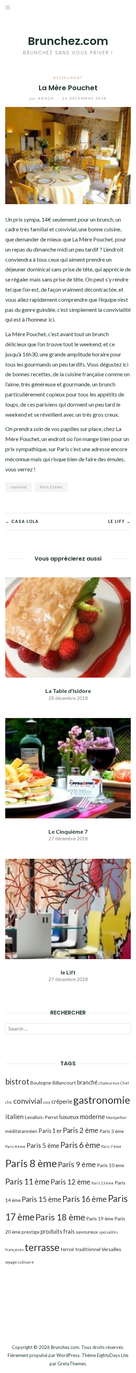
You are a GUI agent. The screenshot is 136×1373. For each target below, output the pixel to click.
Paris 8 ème (31, 1163)
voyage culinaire (19, 1262)
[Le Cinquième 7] (68, 767)
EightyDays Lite (112, 1355)
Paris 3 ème (111, 1131)
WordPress (68, 1355)
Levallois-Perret (41, 1117)
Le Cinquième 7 (68, 831)
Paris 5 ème (43, 1145)
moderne (92, 1116)
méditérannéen (21, 1131)
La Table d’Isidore (68, 690)
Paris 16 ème (84, 1199)
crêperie (61, 1101)
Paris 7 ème (111, 1146)
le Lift (68, 972)
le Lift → (119, 521)
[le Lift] (68, 908)
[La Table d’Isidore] (68, 626)
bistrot (17, 1081)
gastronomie (101, 1100)
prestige (30, 1232)
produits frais (57, 1231)
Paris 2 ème (80, 1130)
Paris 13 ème (102, 1183)
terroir (67, 1249)
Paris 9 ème (77, 1164)
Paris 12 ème (51, 487)
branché (87, 1082)
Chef (124, 1083)
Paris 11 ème (27, 1181)
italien (14, 1116)
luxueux (69, 1116)
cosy (46, 1102)
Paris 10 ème (110, 1165)
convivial (18, 487)
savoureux (87, 1232)
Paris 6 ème (80, 1145)
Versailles (111, 1249)
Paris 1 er (50, 1130)
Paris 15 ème (41, 1199)
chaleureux (109, 1083)
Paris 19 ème (99, 1218)
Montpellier (116, 1117)
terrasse (42, 1247)
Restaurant (68, 78)
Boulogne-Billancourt (53, 1083)
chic (8, 1102)
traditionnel (87, 1249)
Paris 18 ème (60, 1217)
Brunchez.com (68, 41)
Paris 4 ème (15, 1146)
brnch (42, 98)
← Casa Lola (22, 521)
